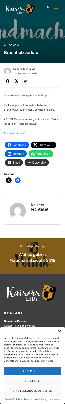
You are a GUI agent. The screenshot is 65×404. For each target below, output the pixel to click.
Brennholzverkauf (14, 133)
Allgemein (12, 45)
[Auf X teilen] (16, 81)
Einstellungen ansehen (32, 391)
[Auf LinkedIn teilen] (25, 81)
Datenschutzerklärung (35, 399)
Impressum (54, 399)
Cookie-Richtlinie (13, 399)
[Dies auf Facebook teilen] (7, 81)
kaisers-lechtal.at (24, 68)
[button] (59, 331)
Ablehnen (32, 381)
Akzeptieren (33, 371)
